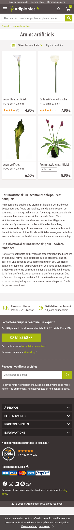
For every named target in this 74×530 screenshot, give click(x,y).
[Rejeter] (52, 526)
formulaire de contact (33, 346)
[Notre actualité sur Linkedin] (16, 484)
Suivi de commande (18, 2)
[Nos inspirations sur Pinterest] (22, 484)
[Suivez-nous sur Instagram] (10, 484)
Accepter (44, 526)
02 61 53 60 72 (21, 337)
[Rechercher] (68, 18)
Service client (37, 2)
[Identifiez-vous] (58, 9)
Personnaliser (29, 526)
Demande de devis (56, 2)
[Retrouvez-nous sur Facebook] (4, 484)
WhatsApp (29, 352)
